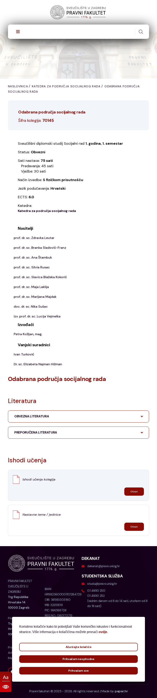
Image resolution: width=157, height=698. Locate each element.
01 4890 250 (96, 591)
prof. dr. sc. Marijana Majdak (35, 297)
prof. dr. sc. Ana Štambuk (33, 257)
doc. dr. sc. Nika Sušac (31, 306)
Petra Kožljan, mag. (28, 334)
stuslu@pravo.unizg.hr (102, 584)
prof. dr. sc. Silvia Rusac (32, 267)
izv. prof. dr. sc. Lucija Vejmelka (37, 316)
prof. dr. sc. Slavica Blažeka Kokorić (40, 277)
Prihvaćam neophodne (78, 659)
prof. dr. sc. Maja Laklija (31, 287)
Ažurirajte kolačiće (79, 647)
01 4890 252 (96, 596)
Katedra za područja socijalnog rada (66, 86)
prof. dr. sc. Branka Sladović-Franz (40, 247)
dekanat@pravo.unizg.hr (103, 566)
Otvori (134, 491)
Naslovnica (18, 86)
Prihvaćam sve (78, 670)
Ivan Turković (24, 354)
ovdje (103, 632)
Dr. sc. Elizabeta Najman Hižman (38, 364)
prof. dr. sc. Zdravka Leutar (34, 238)
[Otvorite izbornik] (18, 32)
